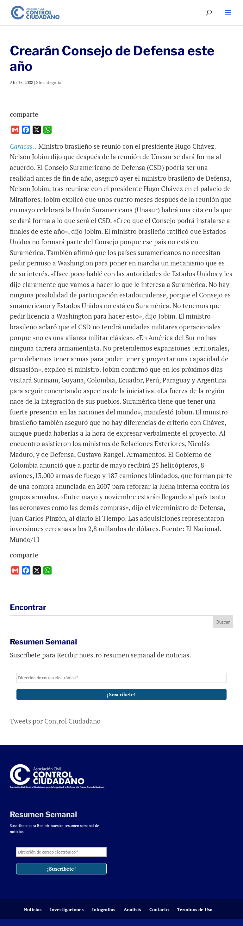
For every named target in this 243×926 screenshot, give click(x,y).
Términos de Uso (194, 909)
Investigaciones (67, 909)
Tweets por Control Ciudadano (55, 721)
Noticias (32, 909)
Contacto (159, 909)
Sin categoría (48, 82)
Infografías (103, 909)
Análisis (132, 909)
